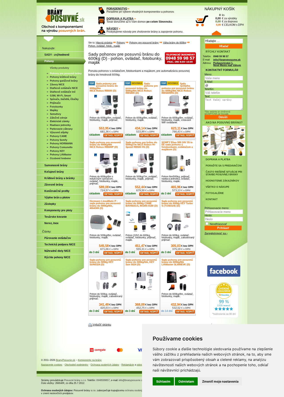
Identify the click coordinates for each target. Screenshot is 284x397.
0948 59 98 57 (221, 56)
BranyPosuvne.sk (65, 360)
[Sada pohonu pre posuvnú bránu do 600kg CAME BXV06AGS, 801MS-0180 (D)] (142, 222)
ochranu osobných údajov (139, 390)
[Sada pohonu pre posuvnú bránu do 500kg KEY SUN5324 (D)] (106, 281)
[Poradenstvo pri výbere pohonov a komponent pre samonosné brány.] (101, 11)
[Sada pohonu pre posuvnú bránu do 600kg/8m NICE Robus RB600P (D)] (106, 163)
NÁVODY (112, 28)
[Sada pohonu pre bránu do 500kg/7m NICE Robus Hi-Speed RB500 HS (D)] (142, 163)
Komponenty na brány (90, 360)
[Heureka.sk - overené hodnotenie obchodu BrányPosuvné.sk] (223, 317)
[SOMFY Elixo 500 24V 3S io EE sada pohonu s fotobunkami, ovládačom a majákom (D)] (178, 163)
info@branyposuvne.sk (227, 59)
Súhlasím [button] (163, 381)
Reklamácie (127, 364)
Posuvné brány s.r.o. (75, 380)
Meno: (208, 74)
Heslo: (208, 215)
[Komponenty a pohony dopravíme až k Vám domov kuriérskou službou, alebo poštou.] (101, 20)
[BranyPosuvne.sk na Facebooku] (223, 271)
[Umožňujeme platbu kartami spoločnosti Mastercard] (120, 350)
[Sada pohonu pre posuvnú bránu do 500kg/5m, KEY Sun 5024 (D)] (142, 281)
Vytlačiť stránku (102, 324)
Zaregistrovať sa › (216, 233)
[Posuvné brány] (67, 18)
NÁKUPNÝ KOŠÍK (220, 9)
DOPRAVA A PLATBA (120, 18)
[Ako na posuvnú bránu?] (223, 154)
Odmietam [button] (186, 381)
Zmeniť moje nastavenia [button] (220, 381)
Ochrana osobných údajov (105, 364)
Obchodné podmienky (76, 364)
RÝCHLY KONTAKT (218, 51)
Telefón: (209, 89)
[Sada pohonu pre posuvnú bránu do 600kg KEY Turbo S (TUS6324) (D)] (178, 222)
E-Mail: (209, 81)
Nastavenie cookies (51, 364)
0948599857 (103, 380)
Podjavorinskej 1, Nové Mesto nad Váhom (227, 64)
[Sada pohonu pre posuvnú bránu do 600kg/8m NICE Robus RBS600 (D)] (142, 105)
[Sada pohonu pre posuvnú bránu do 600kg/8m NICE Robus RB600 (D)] (106, 105)
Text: (207, 96)
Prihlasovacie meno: (217, 208)
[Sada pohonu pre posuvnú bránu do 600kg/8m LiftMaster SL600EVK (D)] (178, 281)
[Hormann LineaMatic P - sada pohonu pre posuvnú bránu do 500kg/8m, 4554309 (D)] (106, 222)
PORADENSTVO (116, 8)
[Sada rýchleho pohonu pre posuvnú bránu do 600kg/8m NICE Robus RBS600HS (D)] (178, 105)
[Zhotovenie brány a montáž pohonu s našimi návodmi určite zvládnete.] (101, 30)
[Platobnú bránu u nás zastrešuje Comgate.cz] (98, 350)
